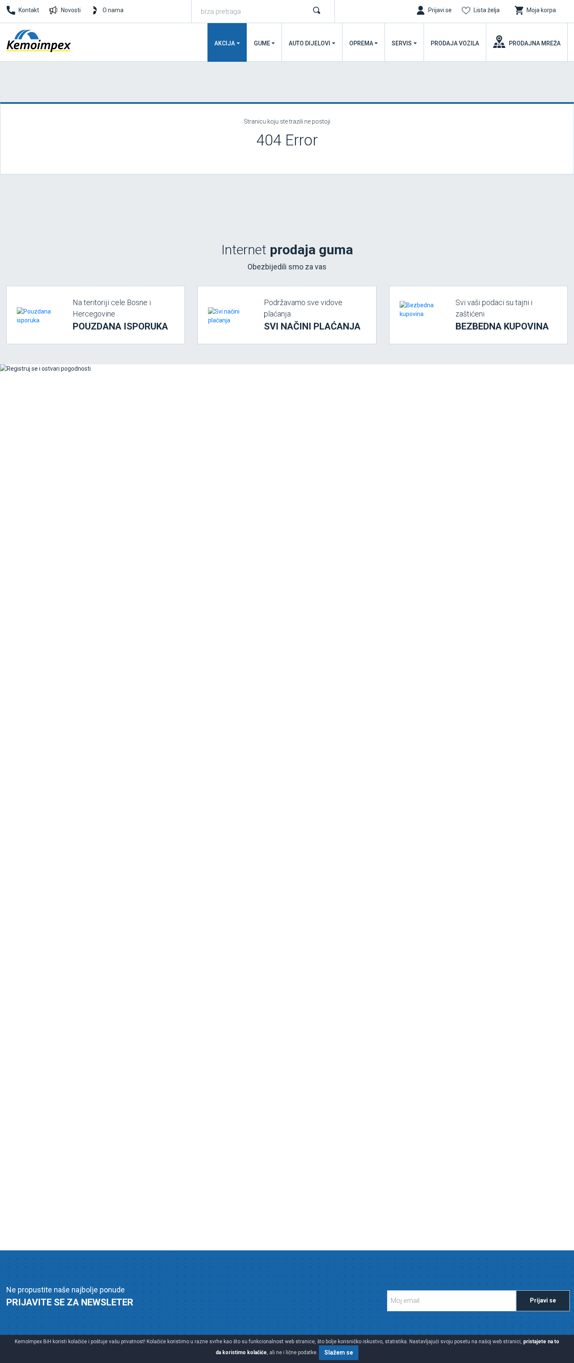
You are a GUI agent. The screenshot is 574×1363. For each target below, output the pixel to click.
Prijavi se (543, 1300)
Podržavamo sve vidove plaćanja (312, 315)
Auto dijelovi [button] (309, 43)
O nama (113, 10)
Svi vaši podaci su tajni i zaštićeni (502, 315)
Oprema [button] (361, 43)
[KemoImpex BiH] (39, 41)
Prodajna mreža (535, 43)
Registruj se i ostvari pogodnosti (72, 841)
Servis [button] (402, 43)
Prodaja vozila (455, 43)
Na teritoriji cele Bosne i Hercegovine (120, 315)
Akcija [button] (224, 43)
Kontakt (28, 10)
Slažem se (338, 1352)
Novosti (71, 10)
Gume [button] (262, 43)
